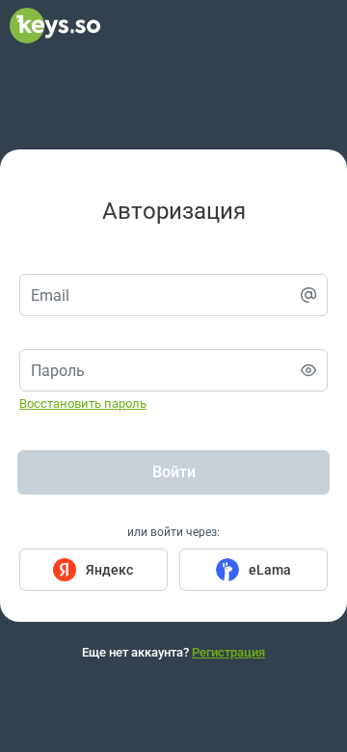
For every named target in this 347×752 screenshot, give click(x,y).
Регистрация (228, 652)
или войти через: (173, 532)
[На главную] (55, 38)
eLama (270, 569)
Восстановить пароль (83, 403)
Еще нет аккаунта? (173, 652)
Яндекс (109, 569)
